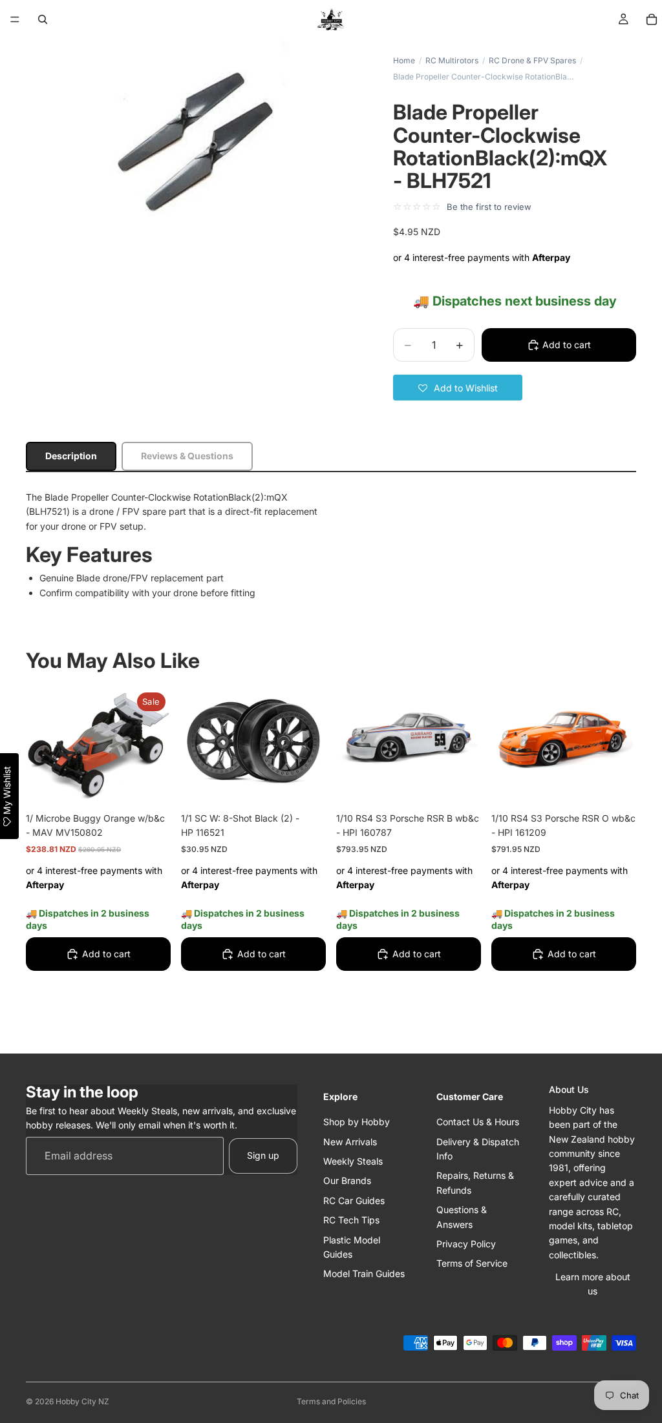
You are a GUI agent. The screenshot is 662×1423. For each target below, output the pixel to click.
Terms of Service (471, 1263)
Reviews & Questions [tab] (187, 455)
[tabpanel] (331, 545)
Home (404, 60)
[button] (457, 387)
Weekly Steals (353, 1161)
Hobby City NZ (82, 1401)
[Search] (42, 19)
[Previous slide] (350, 741)
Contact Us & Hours (477, 1121)
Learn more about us (592, 1283)
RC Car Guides (354, 1200)
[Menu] (15, 19)
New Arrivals (350, 1141)
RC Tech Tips (351, 1219)
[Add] (150, 783)
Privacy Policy (466, 1243)
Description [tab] (71, 455)
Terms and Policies (331, 1401)
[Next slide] (467, 741)
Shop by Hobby (356, 1121)
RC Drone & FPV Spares (532, 60)
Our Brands (347, 1180)
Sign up (263, 1155)
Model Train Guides (364, 1273)
